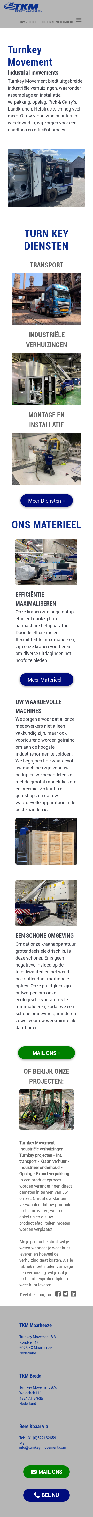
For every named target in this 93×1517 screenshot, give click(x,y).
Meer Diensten (46, 501)
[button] (13, 178)
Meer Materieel (47, 680)
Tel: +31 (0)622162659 (37, 1438)
